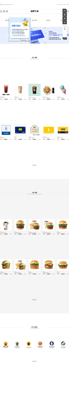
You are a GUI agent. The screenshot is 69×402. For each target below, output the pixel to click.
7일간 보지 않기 (23, 40)
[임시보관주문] (65, 18)
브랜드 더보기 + (34, 361)
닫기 (29, 40)
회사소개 (64, 4)
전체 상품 (7, 20)
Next (61, 35)
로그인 (58, 4)
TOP (64, 38)
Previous (9, 28)
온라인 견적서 (34, 20)
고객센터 (68, 4)
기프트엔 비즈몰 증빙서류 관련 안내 (7, 4)
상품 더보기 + (34, 165)
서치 (68, 11)
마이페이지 (48, 20)
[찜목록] (65, 22)
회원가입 (61, 4)
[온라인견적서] (65, 14)
